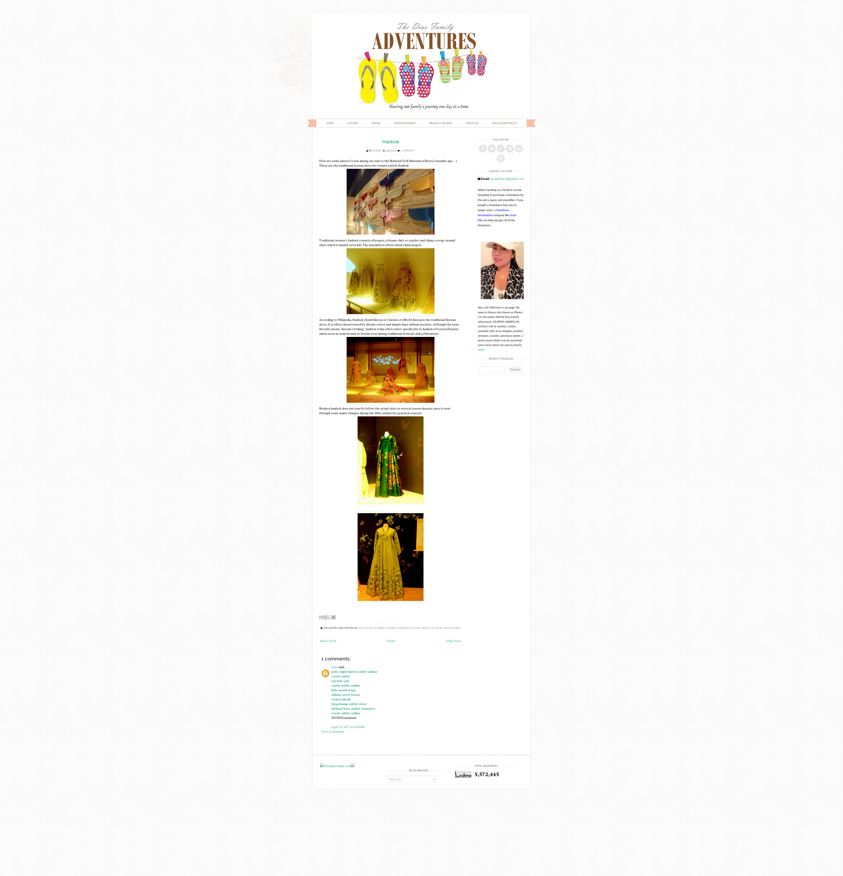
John (334, 667)
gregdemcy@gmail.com (507, 178)
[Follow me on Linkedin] (519, 149)
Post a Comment (332, 731)
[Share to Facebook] (333, 617)
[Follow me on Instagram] (501, 158)
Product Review (440, 123)
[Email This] (321, 617)
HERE (481, 350)
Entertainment (405, 123)
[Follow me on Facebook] (483, 149)
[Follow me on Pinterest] (510, 149)
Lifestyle (471, 123)
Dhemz (377, 150)
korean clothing (409, 628)
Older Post (453, 641)
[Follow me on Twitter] (492, 149)
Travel (376, 123)
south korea (452, 628)
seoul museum (432, 628)
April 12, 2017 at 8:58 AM (348, 727)
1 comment (407, 150)
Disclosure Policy (504, 123)
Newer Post (328, 641)
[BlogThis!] (325, 617)
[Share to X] (329, 617)
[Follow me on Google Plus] (501, 149)
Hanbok (390, 141)
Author (352, 123)
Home (330, 123)
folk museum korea (371, 628)
